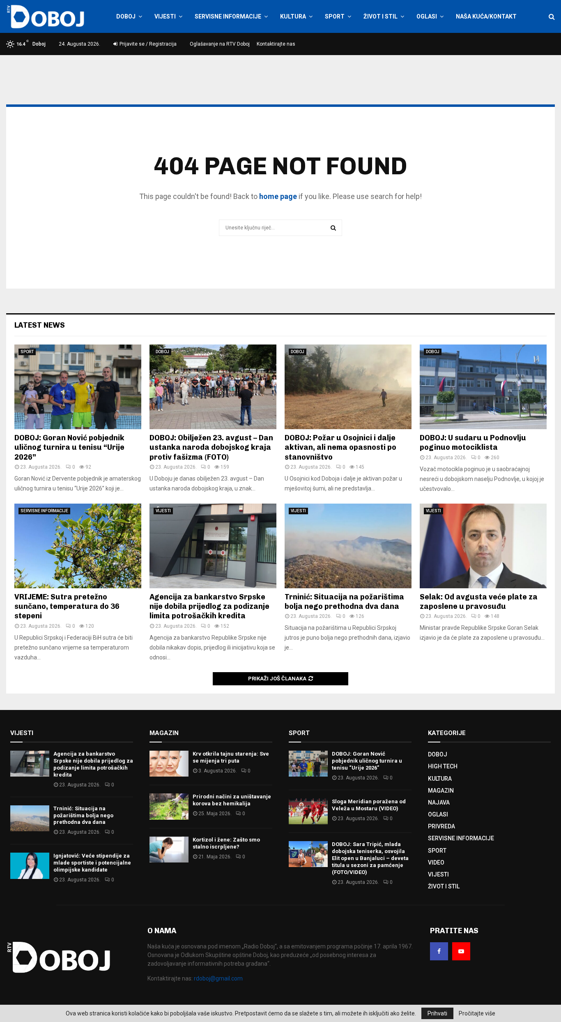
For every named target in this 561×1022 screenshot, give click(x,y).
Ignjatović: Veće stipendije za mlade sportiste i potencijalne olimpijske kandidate (92, 863)
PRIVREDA (441, 826)
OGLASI (426, 16)
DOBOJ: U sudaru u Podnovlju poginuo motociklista (473, 442)
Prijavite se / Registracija (147, 44)
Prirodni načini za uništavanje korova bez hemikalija (232, 800)
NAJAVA (439, 802)
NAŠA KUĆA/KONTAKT (486, 16)
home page (278, 196)
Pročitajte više (477, 1013)
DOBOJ (126, 16)
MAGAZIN (441, 790)
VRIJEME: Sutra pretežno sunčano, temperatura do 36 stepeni (67, 606)
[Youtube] (461, 951)
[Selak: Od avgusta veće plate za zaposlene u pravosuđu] (483, 546)
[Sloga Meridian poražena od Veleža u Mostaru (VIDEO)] (308, 811)
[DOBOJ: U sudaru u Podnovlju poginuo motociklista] (483, 387)
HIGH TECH (443, 766)
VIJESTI (165, 16)
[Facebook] (439, 951)
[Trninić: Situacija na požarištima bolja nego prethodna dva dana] (348, 546)
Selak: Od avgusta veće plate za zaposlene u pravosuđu (479, 601)
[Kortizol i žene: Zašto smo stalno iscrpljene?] (169, 849)
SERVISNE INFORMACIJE (228, 16)
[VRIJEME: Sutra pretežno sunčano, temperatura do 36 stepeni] (77, 546)
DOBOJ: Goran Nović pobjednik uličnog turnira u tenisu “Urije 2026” (69, 447)
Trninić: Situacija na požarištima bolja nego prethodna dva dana (344, 601)
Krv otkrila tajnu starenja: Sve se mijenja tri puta (231, 757)
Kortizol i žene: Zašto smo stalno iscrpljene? (226, 843)
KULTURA (293, 16)
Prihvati (437, 1013)
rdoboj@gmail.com (218, 978)
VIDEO (436, 862)
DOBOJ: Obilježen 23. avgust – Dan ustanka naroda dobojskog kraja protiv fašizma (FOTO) (211, 447)
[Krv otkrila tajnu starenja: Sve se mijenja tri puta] (169, 764)
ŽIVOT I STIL (380, 16)
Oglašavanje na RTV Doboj (220, 44)
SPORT (335, 16)
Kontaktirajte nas (276, 44)
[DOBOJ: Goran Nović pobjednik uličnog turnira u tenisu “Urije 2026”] (77, 387)
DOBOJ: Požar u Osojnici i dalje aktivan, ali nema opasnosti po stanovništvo (340, 447)
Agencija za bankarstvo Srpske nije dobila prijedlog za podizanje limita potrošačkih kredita (209, 606)
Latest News (39, 325)
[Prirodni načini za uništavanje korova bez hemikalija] (169, 806)
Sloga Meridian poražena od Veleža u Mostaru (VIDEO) (369, 805)
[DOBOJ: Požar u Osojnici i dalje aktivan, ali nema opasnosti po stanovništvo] (348, 387)
